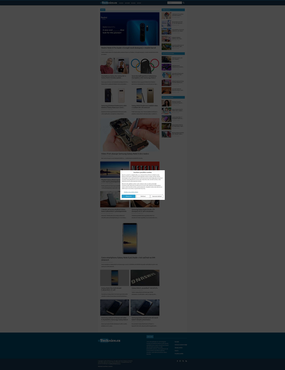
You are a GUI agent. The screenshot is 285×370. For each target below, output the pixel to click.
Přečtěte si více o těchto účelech (131, 192)
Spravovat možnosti (157, 196)
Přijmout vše (128, 196)
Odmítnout (143, 196)
